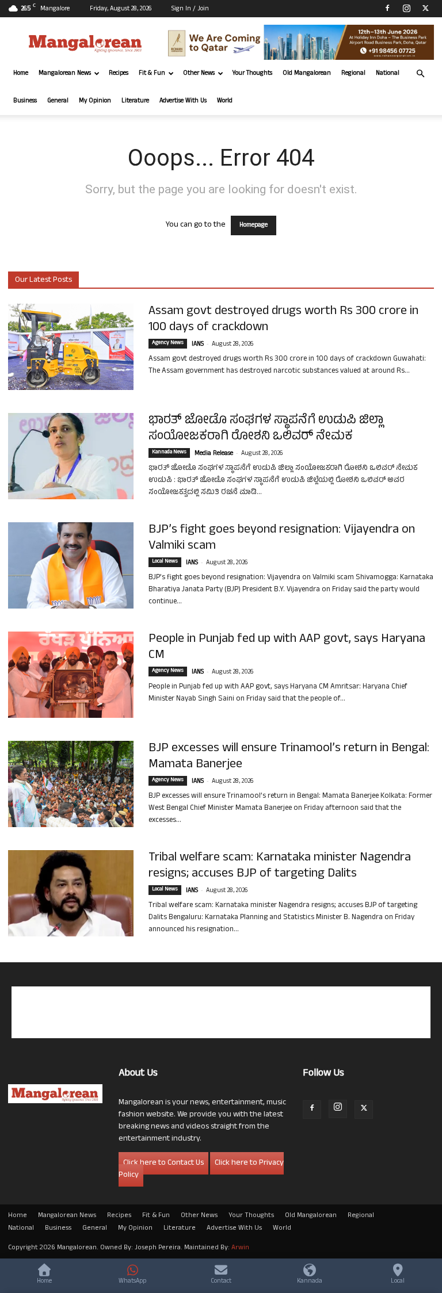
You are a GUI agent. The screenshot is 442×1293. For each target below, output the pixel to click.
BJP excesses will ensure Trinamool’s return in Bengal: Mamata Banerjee (288, 757)
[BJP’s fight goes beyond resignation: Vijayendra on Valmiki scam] (71, 565)
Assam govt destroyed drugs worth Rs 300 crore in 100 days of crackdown (283, 319)
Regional (353, 73)
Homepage (253, 225)
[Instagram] (406, 8)
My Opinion (95, 101)
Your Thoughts (252, 73)
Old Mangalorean (307, 73)
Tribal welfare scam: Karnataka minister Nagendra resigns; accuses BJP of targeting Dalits (279, 866)
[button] (420, 73)
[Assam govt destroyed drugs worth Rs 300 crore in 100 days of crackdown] (71, 347)
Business (25, 101)
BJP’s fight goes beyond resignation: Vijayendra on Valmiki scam (281, 538)
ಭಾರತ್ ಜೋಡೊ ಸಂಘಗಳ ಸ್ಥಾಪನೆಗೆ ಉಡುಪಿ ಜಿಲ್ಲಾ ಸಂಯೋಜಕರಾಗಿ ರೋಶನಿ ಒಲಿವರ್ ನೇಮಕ (265, 429)
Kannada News (169, 452)
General (57, 101)
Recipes (118, 73)
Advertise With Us (183, 101)
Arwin (240, 1248)
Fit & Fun (152, 73)
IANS (198, 344)
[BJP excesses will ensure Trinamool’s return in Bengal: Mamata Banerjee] (71, 784)
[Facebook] (387, 8)
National (387, 73)
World (225, 101)
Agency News (168, 343)
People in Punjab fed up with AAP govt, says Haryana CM (286, 647)
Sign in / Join (190, 9)
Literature (135, 101)
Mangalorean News (65, 73)
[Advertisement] (221, 1012)
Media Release (214, 454)
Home (20, 73)
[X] (425, 8)
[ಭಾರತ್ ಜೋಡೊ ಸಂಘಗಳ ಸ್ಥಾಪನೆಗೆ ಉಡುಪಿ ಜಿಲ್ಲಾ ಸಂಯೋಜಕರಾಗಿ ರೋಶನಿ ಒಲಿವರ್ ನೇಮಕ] (71, 456)
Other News (199, 73)
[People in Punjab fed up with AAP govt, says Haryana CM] (71, 675)
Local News (165, 562)
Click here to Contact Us (163, 1163)
